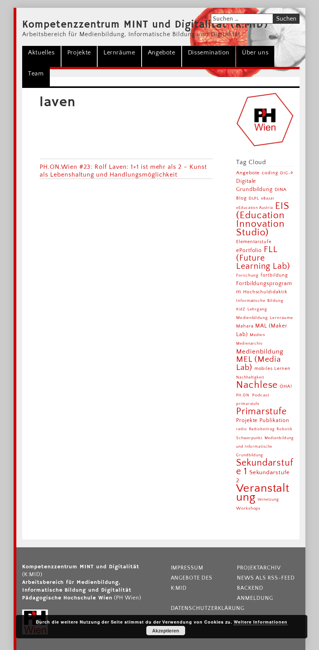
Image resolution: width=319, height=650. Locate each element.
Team (36, 73)
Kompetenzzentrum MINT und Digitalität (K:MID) (145, 24)
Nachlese (257, 385)
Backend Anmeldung (255, 593)
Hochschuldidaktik (265, 291)
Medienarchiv (249, 344)
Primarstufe (261, 411)
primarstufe (248, 403)
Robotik (285, 429)
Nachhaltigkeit (250, 377)
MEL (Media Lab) (258, 363)
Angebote (161, 52)
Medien (258, 335)
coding (270, 172)
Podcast (260, 395)
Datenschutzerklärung (202, 608)
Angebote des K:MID (192, 583)
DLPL (254, 198)
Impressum (187, 568)
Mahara (245, 326)
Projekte (79, 52)
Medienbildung (260, 351)
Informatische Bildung (260, 300)
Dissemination (209, 52)
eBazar (268, 198)
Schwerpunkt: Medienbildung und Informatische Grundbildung (265, 446)
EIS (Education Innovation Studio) (262, 219)
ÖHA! (286, 386)
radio (241, 429)
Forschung (247, 275)
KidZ (240, 309)
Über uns (255, 52)
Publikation (274, 420)
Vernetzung (268, 500)
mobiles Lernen (272, 368)
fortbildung (274, 275)
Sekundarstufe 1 (265, 467)
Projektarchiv (258, 568)
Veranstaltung (263, 493)
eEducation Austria (254, 207)
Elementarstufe (254, 241)
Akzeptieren (165, 630)
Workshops (248, 508)
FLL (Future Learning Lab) (263, 258)
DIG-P (286, 172)
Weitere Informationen (260, 622)
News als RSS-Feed (265, 578)
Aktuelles (41, 52)
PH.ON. (243, 395)
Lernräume (119, 52)
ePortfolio (249, 250)
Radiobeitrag (262, 429)
